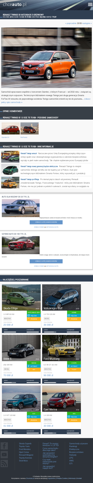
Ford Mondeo (25, 449)
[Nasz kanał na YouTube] (4, 458)
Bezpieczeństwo (76, 452)
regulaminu (51, 478)
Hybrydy (72, 455)
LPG (71, 458)
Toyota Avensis (25, 458)
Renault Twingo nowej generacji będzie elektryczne (39, 166)
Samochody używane (78, 444)
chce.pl (15, 3)
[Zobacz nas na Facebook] (4, 449)
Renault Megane (26, 455)
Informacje (72, 478)
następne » (87, 23)
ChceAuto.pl (30, 478)
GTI (70, 464)
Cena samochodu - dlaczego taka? (51, 449)
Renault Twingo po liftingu (30, 179)
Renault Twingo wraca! (29, 153)
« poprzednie (70, 23)
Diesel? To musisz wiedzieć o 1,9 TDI (51, 445)
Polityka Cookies (62, 478)
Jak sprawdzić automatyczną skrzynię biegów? (50, 455)
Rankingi (73, 446)
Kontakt (79, 478)
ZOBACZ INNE (39, 227)
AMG (71, 461)
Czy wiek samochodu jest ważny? (49, 461)
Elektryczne (74, 449)
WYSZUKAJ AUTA (52, 227)
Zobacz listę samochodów (46, 222)
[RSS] (4, 467)
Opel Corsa (24, 452)
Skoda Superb (25, 444)
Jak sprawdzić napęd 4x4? (49, 467)
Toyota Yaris (24, 446)
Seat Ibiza (23, 461)
